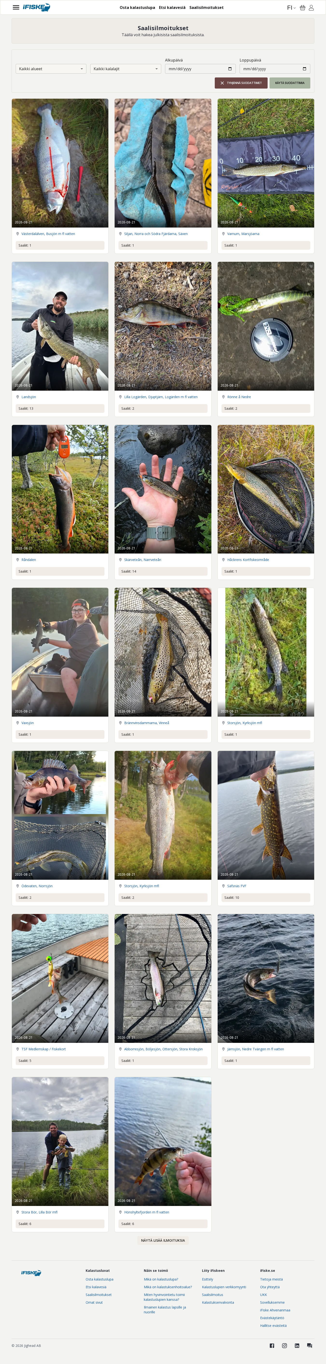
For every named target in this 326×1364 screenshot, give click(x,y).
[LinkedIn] (297, 1345)
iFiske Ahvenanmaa (275, 1310)
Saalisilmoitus (212, 1294)
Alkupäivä (174, 60)
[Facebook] (272, 1345)
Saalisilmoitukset (99, 1294)
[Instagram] (284, 1345)
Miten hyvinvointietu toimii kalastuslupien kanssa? (164, 1297)
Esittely (207, 1279)
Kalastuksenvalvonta (218, 1302)
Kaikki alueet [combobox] (30, 68)
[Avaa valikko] (16, 7)
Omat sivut (94, 1302)
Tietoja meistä (271, 1279)
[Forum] (309, 1345)
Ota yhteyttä (270, 1287)
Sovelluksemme (272, 1302)
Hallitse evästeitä (273, 1325)
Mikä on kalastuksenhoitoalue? (168, 1287)
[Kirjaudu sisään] (311, 8)
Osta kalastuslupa (99, 1279)
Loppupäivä (250, 60)
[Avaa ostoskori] (302, 8)
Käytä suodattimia (290, 83)
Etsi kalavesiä (96, 1287)
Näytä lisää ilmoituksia (163, 1240)
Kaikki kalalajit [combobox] (106, 68)
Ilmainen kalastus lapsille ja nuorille (165, 1309)
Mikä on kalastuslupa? (161, 1279)
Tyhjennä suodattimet (244, 83)
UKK (263, 1294)
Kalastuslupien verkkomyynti (224, 1287)
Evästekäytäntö (272, 1318)
